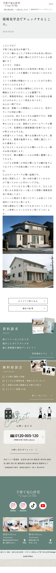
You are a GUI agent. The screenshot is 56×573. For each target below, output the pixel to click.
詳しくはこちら (42, 395)
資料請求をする (42, 353)
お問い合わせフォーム (22, 450)
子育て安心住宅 (9, 9)
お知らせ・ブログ (22, 9)
